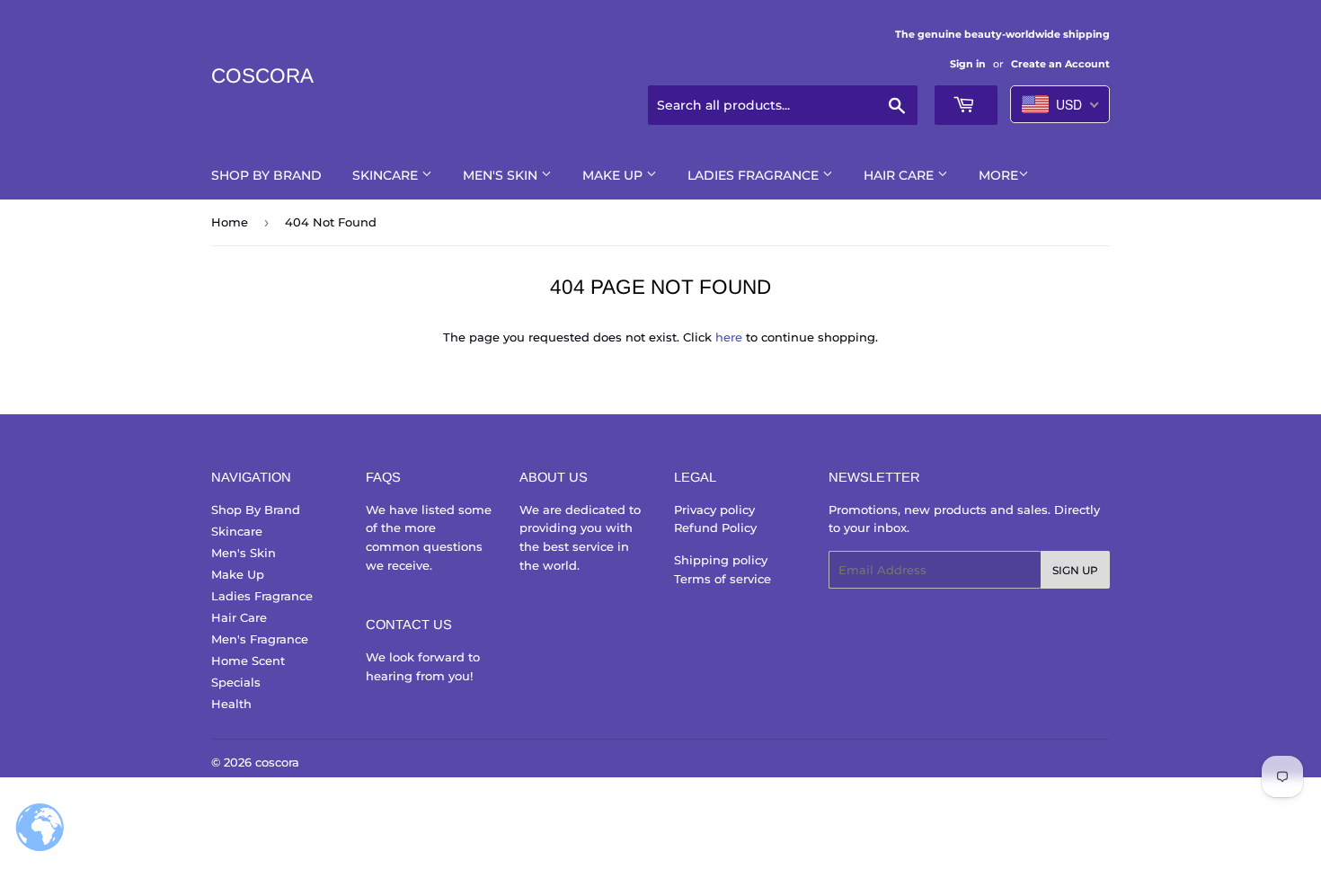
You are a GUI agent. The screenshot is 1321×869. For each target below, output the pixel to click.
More (998, 175)
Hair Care (900, 175)
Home (229, 222)
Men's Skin (502, 175)
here (728, 337)
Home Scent (248, 660)
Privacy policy (714, 509)
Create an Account (1060, 64)
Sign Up (1075, 570)
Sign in (968, 64)
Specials (236, 682)
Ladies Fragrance (754, 175)
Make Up (614, 175)
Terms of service (722, 579)
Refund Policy (715, 527)
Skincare (386, 175)
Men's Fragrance (259, 639)
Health (231, 703)
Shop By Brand (266, 175)
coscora (262, 76)
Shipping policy (720, 560)
